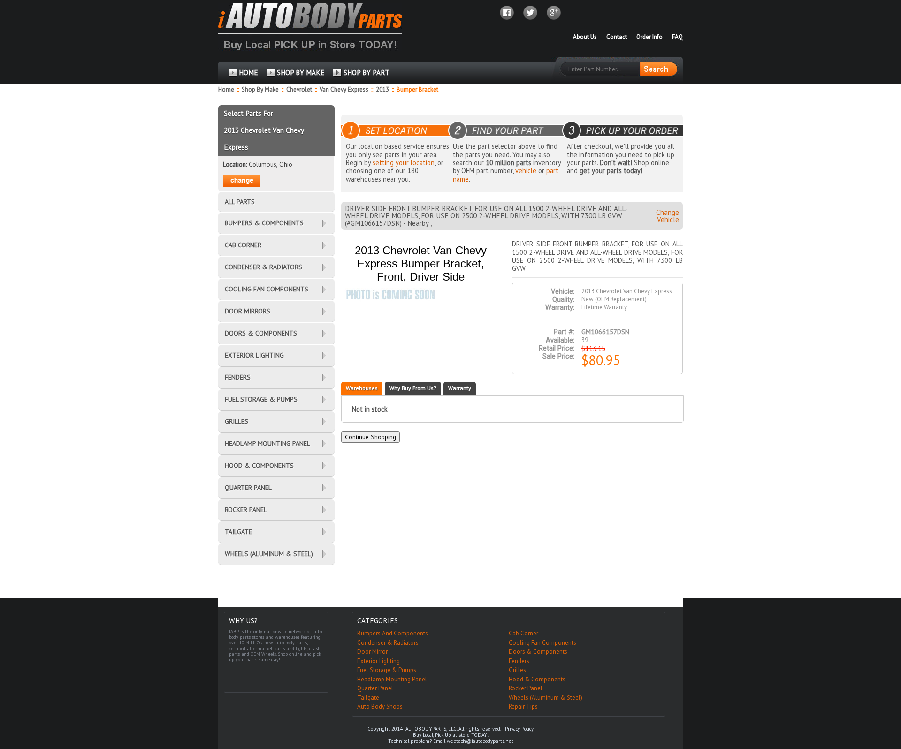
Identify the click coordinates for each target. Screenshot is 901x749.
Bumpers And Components (392, 633)
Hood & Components (537, 679)
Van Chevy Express (345, 89)
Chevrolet (299, 89)
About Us (585, 37)
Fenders (519, 661)
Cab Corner (523, 633)
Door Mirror (372, 652)
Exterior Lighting (378, 661)
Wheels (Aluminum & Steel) (545, 698)
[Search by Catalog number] (658, 69)
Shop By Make (260, 89)
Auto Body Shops (380, 707)
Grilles (517, 670)
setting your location (404, 162)
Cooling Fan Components (542, 643)
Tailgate (368, 698)
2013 (383, 89)
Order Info (649, 37)
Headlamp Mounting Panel (392, 679)
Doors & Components (538, 652)
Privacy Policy (519, 729)
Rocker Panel (525, 688)
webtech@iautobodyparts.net (480, 741)
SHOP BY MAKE (301, 72)
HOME (248, 72)
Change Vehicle (667, 216)
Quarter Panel (375, 688)
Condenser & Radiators (388, 643)
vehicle (525, 170)
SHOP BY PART (366, 72)
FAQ (677, 37)
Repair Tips (523, 707)
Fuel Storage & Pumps (386, 670)
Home (226, 89)
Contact (616, 37)
